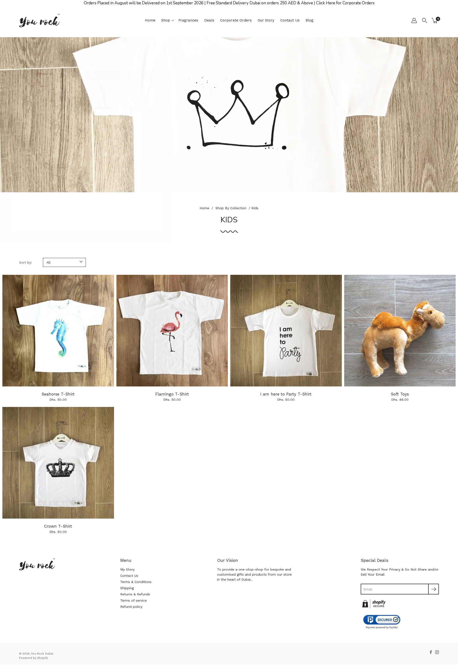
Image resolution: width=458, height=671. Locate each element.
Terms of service (133, 600)
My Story (127, 569)
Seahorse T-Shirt (58, 394)
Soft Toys (400, 394)
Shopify (42, 658)
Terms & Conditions (135, 582)
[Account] (414, 20)
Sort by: (25, 262)
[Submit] (433, 589)
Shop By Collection (230, 208)
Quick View (58, 330)
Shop (165, 20)
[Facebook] (431, 652)
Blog (309, 20)
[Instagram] (437, 652)
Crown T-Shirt (58, 526)
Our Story (266, 20)
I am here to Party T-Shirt (286, 394)
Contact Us (290, 20)
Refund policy (131, 607)
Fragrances (188, 20)
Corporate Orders (236, 20)
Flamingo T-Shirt (172, 394)
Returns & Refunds (135, 594)
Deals (209, 20)
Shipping (127, 588)
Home (150, 20)
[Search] (424, 20)
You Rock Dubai (42, 653)
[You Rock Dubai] (39, 20)
